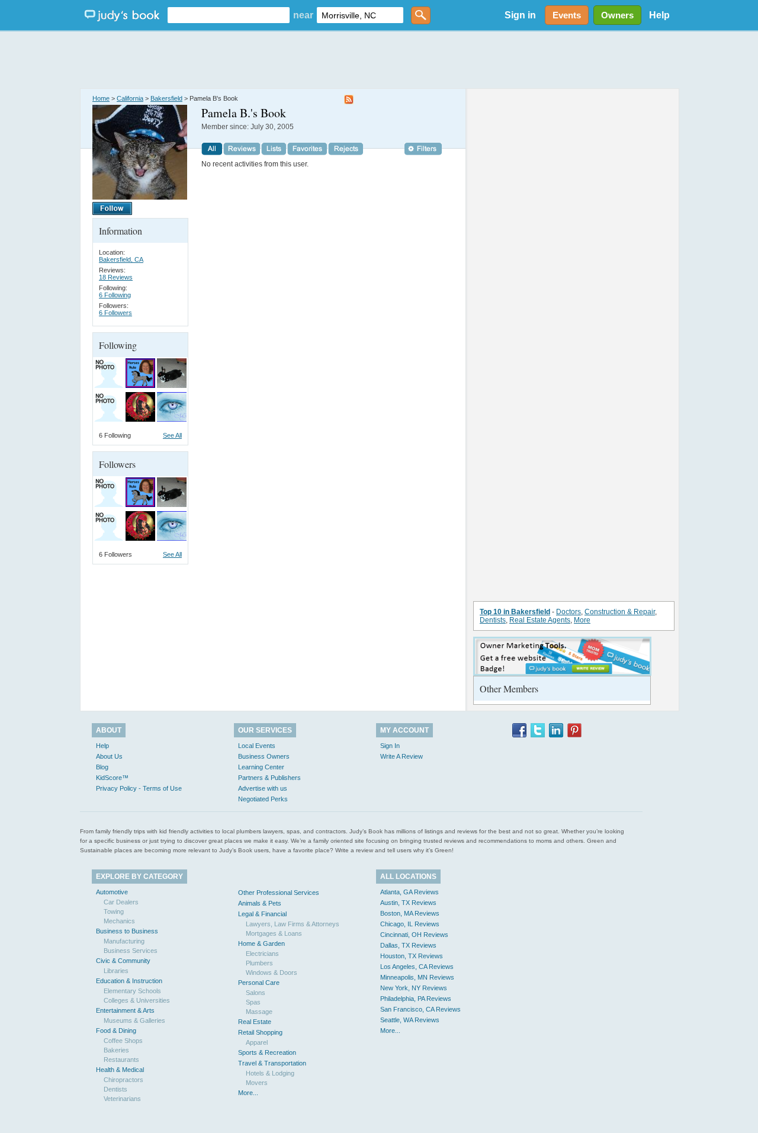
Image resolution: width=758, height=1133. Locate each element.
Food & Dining (116, 1030)
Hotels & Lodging (270, 1073)
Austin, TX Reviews (408, 902)
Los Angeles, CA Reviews (417, 966)
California (130, 98)
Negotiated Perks (263, 799)
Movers (257, 1082)
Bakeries (116, 1050)
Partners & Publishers (269, 777)
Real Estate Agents (539, 620)
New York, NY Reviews (413, 987)
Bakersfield (166, 98)
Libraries (116, 970)
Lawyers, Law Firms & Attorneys (292, 923)
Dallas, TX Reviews (408, 945)
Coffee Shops (123, 1040)
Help (659, 15)
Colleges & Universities (137, 1000)
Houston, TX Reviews (411, 955)
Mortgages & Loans (274, 933)
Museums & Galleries (134, 1020)
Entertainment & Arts (125, 1010)
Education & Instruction (129, 980)
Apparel (257, 1042)
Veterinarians (122, 1098)
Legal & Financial (262, 913)
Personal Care (259, 982)
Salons (255, 992)
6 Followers (115, 312)
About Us (109, 756)
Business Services (131, 950)
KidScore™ (112, 777)
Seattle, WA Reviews (409, 1019)
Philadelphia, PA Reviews (415, 998)
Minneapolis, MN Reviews (417, 977)
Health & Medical (120, 1069)
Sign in (520, 15)
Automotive (112, 892)
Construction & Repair (619, 612)
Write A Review (401, 756)
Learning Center (261, 767)
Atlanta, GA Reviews (409, 892)
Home (101, 98)
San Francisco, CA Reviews (420, 1009)
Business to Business (127, 931)
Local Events (256, 745)
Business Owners (264, 756)
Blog (102, 767)
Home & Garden (261, 943)
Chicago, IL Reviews (409, 923)
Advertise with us (262, 788)
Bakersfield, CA (121, 259)
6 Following (115, 295)
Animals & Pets (259, 903)
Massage (259, 1011)
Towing (114, 911)
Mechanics (119, 921)
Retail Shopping (260, 1032)
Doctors (568, 612)
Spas (253, 1002)
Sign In (390, 745)
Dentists (493, 620)
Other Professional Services (278, 892)
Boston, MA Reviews (409, 913)
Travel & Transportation (272, 1063)
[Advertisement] (379, 59)
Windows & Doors (271, 972)
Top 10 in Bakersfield (515, 612)
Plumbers (259, 963)
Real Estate (254, 1021)
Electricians (262, 953)
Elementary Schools (132, 990)
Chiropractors (123, 1079)
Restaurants (121, 1059)
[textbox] (229, 15)
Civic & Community (123, 960)
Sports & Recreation (267, 1052)
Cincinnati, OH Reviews (414, 934)
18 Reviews (116, 277)
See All (172, 435)
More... (248, 1092)
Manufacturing (124, 941)
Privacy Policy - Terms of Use (139, 788)
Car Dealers (121, 902)
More (582, 620)
